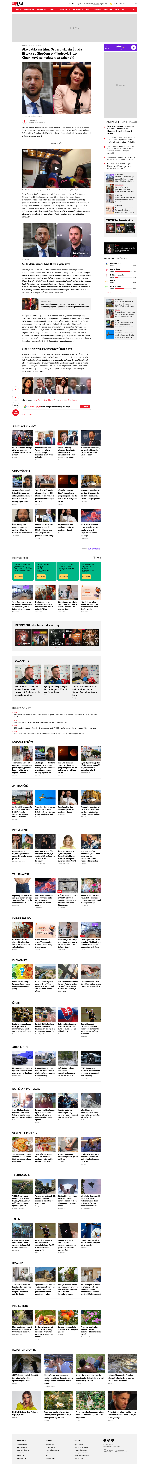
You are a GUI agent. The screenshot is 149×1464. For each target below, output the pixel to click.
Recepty (37, 1339)
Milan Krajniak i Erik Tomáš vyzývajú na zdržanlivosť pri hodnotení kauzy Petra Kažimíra (44, 452)
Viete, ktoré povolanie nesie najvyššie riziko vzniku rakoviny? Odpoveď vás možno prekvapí (44, 900)
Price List (48, 1455)
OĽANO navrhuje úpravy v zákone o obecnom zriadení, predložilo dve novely (22, 451)
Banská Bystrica (85, 772)
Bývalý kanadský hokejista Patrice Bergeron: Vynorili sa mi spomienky (56, 689)
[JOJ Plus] (106, 287)
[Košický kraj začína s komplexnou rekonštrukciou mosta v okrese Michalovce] (68, 1058)
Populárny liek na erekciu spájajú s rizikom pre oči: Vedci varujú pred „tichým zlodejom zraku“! (49, 733)
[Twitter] (112, 1440)
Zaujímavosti (64, 9)
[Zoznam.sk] (109, 1451)
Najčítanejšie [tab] (112, 121)
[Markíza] (106, 264)
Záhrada (60, 1334)
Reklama (49, 1440)
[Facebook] (104, 1440)
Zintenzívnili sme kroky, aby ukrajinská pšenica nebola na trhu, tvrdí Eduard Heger (90, 451)
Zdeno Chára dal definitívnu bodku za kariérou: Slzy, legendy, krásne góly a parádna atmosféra (90, 1029)
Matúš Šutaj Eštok (40, 400)
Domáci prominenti (40, 863)
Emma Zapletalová (40, 1034)
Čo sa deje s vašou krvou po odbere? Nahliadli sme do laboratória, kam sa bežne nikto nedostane (22, 605)
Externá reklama (50, 1447)
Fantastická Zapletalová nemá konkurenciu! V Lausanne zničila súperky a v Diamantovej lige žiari (45, 1027)
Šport (52, 9)
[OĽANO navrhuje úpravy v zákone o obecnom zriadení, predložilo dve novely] (22, 438)
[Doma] (106, 281)
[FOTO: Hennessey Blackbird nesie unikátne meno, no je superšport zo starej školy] (91, 1058)
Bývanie (17, 1263)
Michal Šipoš (53, 400)
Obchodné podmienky (52, 1450)
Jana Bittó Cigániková (68, 400)
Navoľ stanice (108, 293)
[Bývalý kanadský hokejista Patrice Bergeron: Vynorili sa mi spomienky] (57, 674)
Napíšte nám (20, 1455)
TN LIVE (17, 1219)
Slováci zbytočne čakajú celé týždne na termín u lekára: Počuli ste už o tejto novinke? (67, 605)
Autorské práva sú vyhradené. (112, 1446)
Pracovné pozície (20, 557)
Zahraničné (29, 9)
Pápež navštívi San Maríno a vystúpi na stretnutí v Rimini (66, 809)
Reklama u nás (50, 1445)
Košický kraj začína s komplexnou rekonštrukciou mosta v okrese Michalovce (67, 1072)
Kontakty (77, 1440)
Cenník (48, 1453)
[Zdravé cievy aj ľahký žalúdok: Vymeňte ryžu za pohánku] (68, 1144)
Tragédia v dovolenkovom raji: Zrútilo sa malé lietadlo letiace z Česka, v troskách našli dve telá (45, 810)
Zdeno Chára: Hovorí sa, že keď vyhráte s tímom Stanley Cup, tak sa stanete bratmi (84, 690)
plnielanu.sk (61, 949)
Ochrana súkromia (22, 1447)
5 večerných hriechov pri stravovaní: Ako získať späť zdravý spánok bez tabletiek (90, 1158)
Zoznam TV (22, 660)
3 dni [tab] (124, 121)
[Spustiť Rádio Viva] (120, 46)
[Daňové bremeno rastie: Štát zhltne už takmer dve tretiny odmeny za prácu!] (91, 971)
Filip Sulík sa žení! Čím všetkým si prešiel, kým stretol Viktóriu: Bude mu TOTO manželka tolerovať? (45, 856)
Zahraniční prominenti (18, 861)
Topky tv (97, 9)
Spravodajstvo (78, 1445)
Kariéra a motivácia (26, 1089)
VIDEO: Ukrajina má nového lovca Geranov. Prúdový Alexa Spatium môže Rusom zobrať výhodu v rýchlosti (21, 1201)
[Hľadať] (134, 9)
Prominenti (42, 9)
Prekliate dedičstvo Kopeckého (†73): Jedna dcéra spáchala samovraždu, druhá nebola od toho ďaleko (90, 856)
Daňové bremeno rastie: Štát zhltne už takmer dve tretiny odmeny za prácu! (91, 983)
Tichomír (96, 4)
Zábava (117, 245)
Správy (37, 1206)
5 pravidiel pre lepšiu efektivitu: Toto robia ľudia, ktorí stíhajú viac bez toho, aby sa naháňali (22, 1113)
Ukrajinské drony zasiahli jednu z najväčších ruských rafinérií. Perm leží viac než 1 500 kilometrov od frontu (90, 1201)
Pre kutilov (20, 1306)
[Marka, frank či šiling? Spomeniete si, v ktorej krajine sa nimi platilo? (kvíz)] (22, 971)
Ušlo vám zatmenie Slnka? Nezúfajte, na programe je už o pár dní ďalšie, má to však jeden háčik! (67, 768)
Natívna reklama (50, 1458)
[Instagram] (108, 1440)
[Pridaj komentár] (15, 390)
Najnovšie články (21, 708)
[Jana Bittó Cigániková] (33, 385)
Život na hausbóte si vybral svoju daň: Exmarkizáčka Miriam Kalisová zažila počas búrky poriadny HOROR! (67, 856)
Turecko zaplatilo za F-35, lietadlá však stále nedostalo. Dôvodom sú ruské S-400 (45, 1199)
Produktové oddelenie (81, 1447)
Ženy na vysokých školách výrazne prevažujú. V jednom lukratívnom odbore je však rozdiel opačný (45, 1115)
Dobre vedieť (15, 612)
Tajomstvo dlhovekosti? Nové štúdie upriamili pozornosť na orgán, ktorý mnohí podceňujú (91, 899)
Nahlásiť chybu (27, 414)
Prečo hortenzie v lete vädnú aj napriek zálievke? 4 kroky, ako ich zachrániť (91, 1330)
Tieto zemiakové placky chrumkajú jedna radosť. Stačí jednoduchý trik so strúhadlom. (21, 1158)
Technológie (21, 1175)
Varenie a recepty (24, 1133)
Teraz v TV (109, 258)
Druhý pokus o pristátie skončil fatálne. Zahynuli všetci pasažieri (90, 1242)
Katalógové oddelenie (81, 1453)
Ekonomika (78, 9)
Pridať (86, 407)
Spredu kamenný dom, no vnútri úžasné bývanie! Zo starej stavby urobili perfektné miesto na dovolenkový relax (45, 1289)
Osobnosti (83, 863)
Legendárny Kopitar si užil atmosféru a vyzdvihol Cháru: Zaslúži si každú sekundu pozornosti (44, 1245)
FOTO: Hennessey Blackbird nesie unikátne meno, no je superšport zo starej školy (90, 1072)
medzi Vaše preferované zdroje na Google (48, 407)
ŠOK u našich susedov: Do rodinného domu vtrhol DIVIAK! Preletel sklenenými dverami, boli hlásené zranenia (55, 728)
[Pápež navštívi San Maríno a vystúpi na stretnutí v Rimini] (68, 797)
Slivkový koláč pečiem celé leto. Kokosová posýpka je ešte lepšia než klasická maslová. (43, 1158)
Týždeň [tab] (133, 121)
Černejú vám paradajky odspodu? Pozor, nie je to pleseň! (68, 1329)
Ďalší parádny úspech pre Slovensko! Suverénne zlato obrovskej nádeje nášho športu (68, 1027)
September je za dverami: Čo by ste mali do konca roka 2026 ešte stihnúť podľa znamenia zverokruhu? (125, 249)
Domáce (17, 9)
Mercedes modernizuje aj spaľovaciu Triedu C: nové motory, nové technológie (22, 1070)
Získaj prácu (61, 1120)
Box (59, 1034)
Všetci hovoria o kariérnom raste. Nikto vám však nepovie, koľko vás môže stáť (90, 1113)
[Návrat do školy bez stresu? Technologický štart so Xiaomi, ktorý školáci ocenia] (45, 930)
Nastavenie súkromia (23, 1450)
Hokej (16, 698)
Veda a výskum (62, 1208)
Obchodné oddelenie (80, 1450)
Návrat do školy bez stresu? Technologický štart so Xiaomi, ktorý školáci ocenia (89, 605)
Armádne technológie (18, 1208)
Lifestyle (108, 9)
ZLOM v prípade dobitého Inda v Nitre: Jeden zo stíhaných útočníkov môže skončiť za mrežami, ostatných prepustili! (45, 768)
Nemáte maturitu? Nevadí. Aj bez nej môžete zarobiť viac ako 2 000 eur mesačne (68, 1113)
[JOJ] (106, 270)
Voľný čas (119, 9)
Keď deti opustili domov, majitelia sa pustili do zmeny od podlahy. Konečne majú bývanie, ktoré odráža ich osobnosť (91, 1289)
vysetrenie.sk (84, 905)
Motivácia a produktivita (18, 1120)
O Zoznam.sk (21, 1440)
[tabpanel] (120, 147)
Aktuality (37, 1122)
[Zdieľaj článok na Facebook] (15, 397)
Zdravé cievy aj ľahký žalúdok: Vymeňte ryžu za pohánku (68, 1156)
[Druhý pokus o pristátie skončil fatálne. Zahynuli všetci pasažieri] (91, 1230)
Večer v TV (122, 258)
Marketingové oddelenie (81, 1455)
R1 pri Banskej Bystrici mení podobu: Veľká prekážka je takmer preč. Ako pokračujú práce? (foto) (44, 986)
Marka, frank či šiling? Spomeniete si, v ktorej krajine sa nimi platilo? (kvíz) (21, 985)
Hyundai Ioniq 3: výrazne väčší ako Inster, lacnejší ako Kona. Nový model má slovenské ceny (45, 1072)
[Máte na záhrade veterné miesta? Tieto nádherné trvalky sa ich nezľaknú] (22, 1317)
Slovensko (15, 1034)
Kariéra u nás (20, 1453)
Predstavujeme (16, 1075)
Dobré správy (21, 918)
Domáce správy (22, 741)
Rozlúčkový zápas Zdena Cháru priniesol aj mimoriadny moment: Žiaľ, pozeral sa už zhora (21, 1027)
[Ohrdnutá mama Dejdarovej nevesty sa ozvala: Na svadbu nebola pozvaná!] (22, 841)
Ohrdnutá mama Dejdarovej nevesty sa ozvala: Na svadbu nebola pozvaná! (42, 722)
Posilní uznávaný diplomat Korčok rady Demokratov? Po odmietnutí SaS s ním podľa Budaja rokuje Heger (66, 452)
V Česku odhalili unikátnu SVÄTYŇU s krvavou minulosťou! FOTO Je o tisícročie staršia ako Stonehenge (68, 900)
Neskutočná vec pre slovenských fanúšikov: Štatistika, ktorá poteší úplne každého (44, 605)
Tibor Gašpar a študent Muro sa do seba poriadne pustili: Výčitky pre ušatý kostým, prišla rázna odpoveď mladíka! (22, 768)
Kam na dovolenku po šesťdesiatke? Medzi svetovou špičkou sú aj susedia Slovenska (21, 1244)
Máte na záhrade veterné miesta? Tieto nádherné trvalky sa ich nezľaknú (22, 1329)
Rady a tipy (61, 1161)
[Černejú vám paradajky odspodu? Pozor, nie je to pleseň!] (68, 1317)
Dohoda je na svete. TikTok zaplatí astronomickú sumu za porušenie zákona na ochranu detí (67, 1245)
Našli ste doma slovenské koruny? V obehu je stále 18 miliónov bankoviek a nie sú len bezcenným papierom (68, 986)
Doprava (60, 1078)
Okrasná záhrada (17, 1334)
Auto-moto (20, 1047)
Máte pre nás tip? (79, 1458)
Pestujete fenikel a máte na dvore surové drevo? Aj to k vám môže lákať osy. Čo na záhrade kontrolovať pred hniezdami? (68, 1289)
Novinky (37, 1078)
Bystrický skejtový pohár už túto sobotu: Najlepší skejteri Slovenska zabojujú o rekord (90, 766)
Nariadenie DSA (21, 1458)
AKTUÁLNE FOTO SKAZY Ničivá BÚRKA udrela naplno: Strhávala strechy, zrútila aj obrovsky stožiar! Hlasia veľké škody (55, 715)
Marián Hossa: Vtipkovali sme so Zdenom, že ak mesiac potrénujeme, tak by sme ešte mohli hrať (27, 690)
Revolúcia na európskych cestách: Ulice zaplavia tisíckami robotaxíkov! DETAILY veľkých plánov (90, 810)
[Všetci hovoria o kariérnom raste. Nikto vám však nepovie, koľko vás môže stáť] (91, 1100)
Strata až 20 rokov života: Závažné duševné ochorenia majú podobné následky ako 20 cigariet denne (68, 1201)
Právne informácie (22, 1445)
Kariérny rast (84, 1120)
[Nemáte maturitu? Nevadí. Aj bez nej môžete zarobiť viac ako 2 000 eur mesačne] (68, 1100)
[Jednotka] (106, 275)
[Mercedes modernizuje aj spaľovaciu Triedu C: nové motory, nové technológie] (22, 1058)
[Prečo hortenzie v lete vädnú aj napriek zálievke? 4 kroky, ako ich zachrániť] (91, 1317)
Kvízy (88, 9)
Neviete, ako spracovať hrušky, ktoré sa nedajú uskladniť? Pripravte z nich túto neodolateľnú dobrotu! (44, 1332)
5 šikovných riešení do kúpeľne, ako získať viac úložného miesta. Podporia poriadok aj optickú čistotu (21, 1289)
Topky (34, 45)
